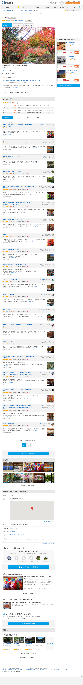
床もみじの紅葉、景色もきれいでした (12, 219)
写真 (18, 25)
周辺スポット (24, 93)
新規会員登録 (73, 3)
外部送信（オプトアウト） (39, 669)
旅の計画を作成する (29, 623)
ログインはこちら (55, 3)
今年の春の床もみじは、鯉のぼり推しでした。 (15, 264)
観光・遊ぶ (13, 535)
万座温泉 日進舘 (70, 56)
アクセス (29, 20)
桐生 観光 (31, 10)
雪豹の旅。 (9, 538)
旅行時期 (7, 117)
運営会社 (4, 669)
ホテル (16, 7)
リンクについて (51, 669)
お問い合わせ (59, 669)
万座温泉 (72, 58)
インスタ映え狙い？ (8, 341)
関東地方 (16, 10)
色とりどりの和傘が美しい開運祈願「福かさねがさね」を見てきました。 (22, 80)
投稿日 (39, 117)
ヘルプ (65, 669)
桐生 (26, 10)
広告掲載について (12, 669)
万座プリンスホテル (71, 70)
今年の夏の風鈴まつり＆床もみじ (11, 249)
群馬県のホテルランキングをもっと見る (68, 85)
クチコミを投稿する (29, 453)
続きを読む (16, 87)
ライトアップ (6, 141)
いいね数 (18, 117)
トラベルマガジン (72, 7)
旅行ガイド (9, 7)
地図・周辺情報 (28, 25)
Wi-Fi (30, 7)
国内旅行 (9, 10)
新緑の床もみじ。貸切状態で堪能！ (12, 171)
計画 (26, 70)
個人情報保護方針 (27, 669)
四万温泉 (72, 44)
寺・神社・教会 (22, 535)
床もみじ (5, 234)
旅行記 (37, 7)
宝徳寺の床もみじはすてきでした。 (12, 156)
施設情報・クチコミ (7, 25)
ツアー (23, 7)
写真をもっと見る (28, 485)
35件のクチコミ (20, 20)
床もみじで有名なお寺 (8, 423)
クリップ (17, 70)
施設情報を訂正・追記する (48, 543)
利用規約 (20, 669)
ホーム (3, 10)
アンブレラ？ (6, 309)
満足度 (28, 117)
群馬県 (21, 10)
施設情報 (17, 93)
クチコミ (8, 70)
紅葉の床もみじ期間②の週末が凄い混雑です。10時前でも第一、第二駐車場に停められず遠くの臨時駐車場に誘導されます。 (18, 407)
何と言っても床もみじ (8, 294)
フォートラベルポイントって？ (73, 10)
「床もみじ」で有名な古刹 (10, 279)
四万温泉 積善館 (70, 42)
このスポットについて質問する (29, 567)
